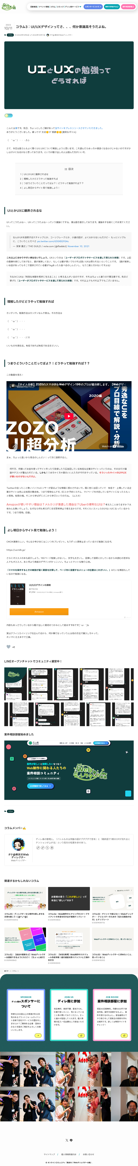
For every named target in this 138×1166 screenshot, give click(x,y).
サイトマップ (49, 1154)
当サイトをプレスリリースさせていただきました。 (79, 128)
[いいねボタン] (8, 647)
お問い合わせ (88, 1154)
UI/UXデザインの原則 (40, 585)
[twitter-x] (47, 847)
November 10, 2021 (78, 246)
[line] (71, 1140)
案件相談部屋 (127, 7)
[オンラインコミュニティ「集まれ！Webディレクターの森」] (8, 7)
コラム (10, 35)
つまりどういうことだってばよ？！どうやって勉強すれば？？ (54, 183)
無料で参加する (111, 7)
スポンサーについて (92, 7)
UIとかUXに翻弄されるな (36, 174)
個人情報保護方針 (68, 1154)
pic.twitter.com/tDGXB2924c (53, 241)
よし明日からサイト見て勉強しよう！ (42, 188)
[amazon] (52, 847)
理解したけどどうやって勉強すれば (41, 179)
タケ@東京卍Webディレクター (18, 856)
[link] (38, 847)
